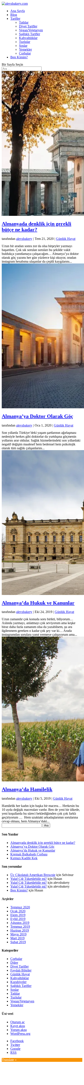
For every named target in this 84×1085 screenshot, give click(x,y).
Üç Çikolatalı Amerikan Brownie (32, 875)
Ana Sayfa (17, 11)
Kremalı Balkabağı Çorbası (28, 854)
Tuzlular (24, 42)
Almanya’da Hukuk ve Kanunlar (38, 603)
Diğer (14, 962)
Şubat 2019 (18, 942)
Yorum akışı (18, 1030)
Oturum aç (17, 1022)
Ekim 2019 (17, 915)
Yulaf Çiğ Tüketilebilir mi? (28, 879)
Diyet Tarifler (28, 26)
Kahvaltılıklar (28, 38)
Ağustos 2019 (19, 923)
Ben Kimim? (19, 57)
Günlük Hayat (65, 239)
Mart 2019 (17, 938)
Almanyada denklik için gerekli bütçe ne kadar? (36, 226)
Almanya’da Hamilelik (27, 789)
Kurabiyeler (18, 982)
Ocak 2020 (17, 911)
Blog (13, 15)
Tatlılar (23, 22)
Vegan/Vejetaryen (31, 30)
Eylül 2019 (17, 919)
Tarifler (15, 18)
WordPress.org (20, 1033)
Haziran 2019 (19, 930)
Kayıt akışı (17, 1026)
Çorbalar (25, 53)
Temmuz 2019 (20, 926)
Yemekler (25, 49)
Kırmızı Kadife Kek (23, 858)
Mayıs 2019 (18, 934)
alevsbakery (24, 239)
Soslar (23, 45)
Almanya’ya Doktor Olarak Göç (37, 416)
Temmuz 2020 (20, 907)
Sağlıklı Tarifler (29, 34)
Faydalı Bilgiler (20, 970)
